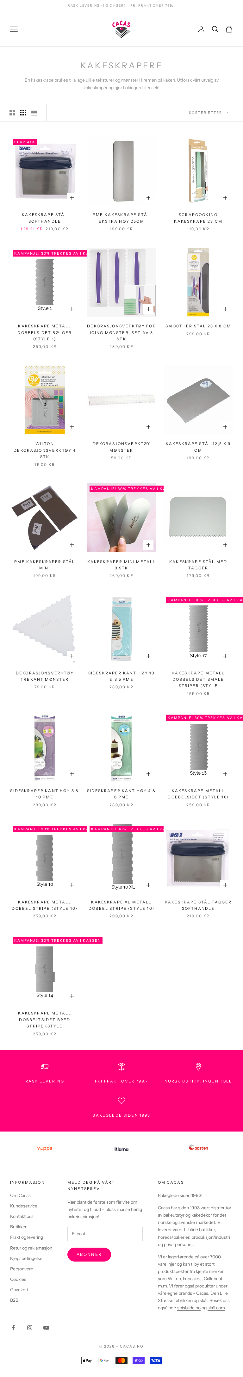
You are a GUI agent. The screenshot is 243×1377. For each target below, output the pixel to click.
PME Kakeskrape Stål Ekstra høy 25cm (121, 217)
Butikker (18, 1227)
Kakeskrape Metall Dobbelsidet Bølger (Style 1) (44, 332)
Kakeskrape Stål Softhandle (44, 217)
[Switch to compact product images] (34, 112)
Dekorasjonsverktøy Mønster (122, 446)
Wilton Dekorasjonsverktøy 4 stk (45, 450)
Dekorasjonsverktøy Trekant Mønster (45, 676)
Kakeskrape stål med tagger (198, 564)
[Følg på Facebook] (13, 1327)
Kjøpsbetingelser (27, 1258)
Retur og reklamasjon (31, 1248)
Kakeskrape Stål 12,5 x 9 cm (198, 446)
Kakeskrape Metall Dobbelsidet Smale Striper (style (198, 679)
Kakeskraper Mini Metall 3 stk (121, 564)
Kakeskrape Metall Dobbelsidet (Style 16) (198, 793)
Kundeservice (23, 1206)
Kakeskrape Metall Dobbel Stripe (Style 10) (45, 905)
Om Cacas (20, 1195)
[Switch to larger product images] (12, 112)
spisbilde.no (189, 1308)
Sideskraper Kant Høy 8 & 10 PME (44, 793)
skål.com (216, 1308)
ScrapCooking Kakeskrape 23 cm (198, 217)
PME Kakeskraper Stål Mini (44, 564)
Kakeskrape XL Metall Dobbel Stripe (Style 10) (121, 905)
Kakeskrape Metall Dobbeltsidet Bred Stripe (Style (44, 1019)
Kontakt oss (22, 1216)
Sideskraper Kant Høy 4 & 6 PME (121, 793)
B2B (14, 1300)
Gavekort (19, 1290)
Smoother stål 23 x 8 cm (198, 326)
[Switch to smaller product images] (23, 112)
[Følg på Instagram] (30, 1327)
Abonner (89, 1254)
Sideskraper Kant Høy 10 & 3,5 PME (121, 676)
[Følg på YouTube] (46, 1327)
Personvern (21, 1269)
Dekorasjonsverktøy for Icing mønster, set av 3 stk (121, 332)
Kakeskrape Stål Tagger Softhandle (198, 905)
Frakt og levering (26, 1237)
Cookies (18, 1279)
